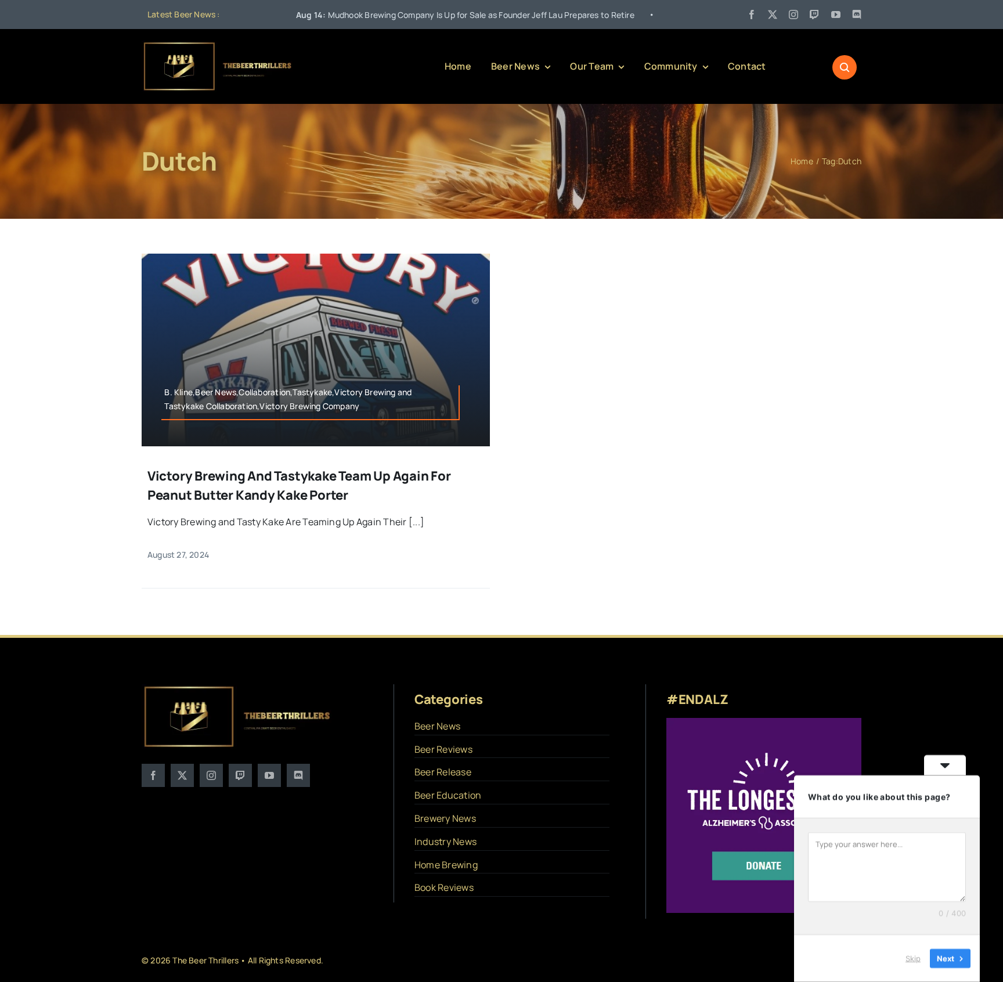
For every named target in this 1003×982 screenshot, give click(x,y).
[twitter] (772, 14)
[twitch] (814, 14)
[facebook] (751, 14)
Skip (913, 958)
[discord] (856, 14)
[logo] (218, 45)
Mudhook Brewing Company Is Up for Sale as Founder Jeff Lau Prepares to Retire (403, 14)
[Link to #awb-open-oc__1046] (844, 67)
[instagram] (793, 14)
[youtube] (835, 14)
